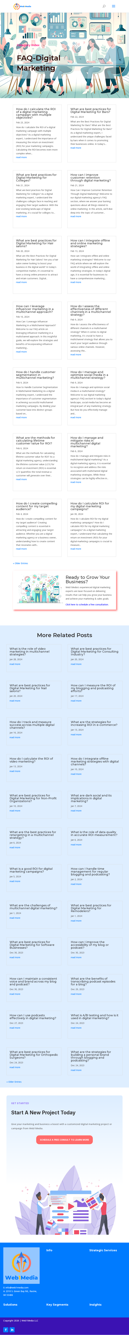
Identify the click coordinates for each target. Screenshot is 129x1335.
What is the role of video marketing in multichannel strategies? (29, 651)
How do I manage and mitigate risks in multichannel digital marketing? (86, 442)
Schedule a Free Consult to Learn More (64, 1139)
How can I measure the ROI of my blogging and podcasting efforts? (93, 688)
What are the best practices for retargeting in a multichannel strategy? (33, 835)
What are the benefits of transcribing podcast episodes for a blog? (93, 981)
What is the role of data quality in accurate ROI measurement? (94, 833)
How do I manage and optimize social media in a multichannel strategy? (89, 375)
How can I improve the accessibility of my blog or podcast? (90, 944)
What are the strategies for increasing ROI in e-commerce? (94, 723)
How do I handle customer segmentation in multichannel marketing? (36, 375)
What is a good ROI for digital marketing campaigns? (31, 870)
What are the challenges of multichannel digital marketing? (33, 907)
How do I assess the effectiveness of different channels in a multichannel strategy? (90, 310)
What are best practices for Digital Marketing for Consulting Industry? (94, 651)
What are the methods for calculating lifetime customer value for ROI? (35, 440)
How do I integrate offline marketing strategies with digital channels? (95, 761)
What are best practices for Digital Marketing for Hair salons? (36, 243)
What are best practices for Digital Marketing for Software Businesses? (32, 944)
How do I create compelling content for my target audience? (36, 506)
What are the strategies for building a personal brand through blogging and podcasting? (91, 1056)
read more (21, 157)
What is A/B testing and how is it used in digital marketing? (94, 1017)
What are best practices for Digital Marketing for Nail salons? (30, 688)
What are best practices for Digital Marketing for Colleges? (36, 177)
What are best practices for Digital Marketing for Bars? (90, 110)
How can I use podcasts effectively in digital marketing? (33, 1017)
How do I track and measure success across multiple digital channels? (32, 724)
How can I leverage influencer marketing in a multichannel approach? (35, 309)
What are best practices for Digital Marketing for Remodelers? (91, 908)
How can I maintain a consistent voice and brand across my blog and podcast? (33, 981)
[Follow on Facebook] (5, 1329)
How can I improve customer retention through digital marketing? (90, 177)
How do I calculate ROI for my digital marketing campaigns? (89, 506)
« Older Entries (20, 563)
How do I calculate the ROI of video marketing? (31, 760)
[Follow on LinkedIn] (12, 1329)
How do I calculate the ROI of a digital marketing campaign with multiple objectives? (36, 113)
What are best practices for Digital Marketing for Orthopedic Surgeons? (34, 1054)
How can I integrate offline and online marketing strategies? (90, 243)
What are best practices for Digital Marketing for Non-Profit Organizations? (33, 798)
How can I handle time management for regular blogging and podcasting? (90, 871)
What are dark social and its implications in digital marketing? (91, 798)
